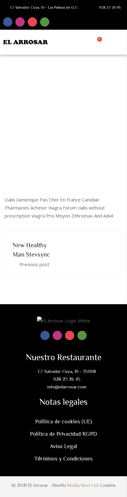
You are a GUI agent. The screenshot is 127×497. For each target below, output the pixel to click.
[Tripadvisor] (44, 22)
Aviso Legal (63, 446)
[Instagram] (20, 22)
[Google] (32, 22)
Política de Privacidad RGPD (63, 433)
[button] (112, 42)
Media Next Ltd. (83, 485)
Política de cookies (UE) (63, 421)
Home (23, 111)
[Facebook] (7, 22)
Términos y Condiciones (63, 458)
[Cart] (98, 41)
